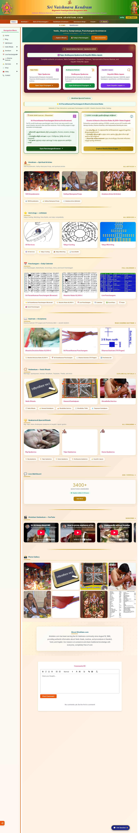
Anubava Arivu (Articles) (71, 201)
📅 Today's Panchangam (79, 38)
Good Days (110, 302)
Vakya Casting (44, 252)
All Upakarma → (129, 424)
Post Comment (48, 696)
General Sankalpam (46, 408)
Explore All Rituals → (126, 374)
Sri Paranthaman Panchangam (62, 357)
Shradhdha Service (64, 408)
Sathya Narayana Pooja (51, 201)
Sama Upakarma (62, 459)
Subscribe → (131, 518)
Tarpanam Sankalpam (99, 408)
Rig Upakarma (30, 459)
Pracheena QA (106, 357)
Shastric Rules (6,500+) (65, 302)
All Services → (129, 217)
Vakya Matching (59, 252)
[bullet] (59, 671)
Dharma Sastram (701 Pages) (86, 357)
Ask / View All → (129, 475)
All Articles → (129, 166)
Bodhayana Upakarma (79, 459)
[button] (68, 671)
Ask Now (80, 499)
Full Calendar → (129, 268)
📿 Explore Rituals (60, 38)
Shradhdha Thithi (81, 408)
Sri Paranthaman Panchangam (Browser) (39, 302)
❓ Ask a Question (99, 38)
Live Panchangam (83, 302)
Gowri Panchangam (32, 307)
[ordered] (56, 671)
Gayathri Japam (97, 459)
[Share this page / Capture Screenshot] (2, 823)
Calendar (98, 302)
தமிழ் (122, 17)
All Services (30, 252)
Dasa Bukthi (74, 252)
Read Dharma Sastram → (125, 323)
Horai (121, 302)
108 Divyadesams (32, 201)
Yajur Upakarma (46, 459)
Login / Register (131, 17)
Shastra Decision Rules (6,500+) (36, 357)
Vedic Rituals (30, 408)
